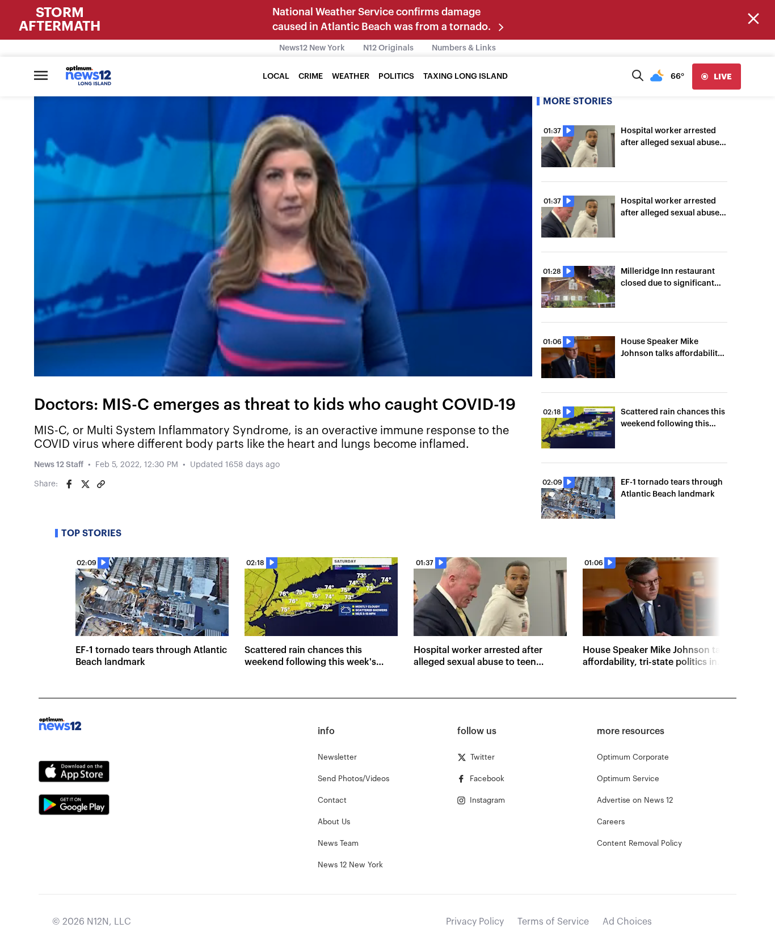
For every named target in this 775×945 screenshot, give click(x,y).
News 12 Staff (58, 465)
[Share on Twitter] (85, 484)
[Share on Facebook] (69, 484)
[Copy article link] (101, 484)
